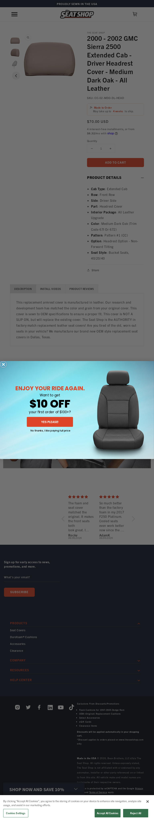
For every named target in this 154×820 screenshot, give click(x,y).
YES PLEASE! (50, 422)
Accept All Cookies (107, 813)
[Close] (147, 801)
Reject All (135, 813)
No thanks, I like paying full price (50, 430)
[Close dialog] (3, 364)
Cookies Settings (15, 813)
